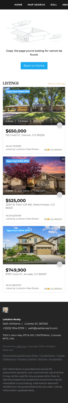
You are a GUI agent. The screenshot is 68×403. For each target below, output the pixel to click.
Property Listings (27, 359)
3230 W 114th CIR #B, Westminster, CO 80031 (30, 206)
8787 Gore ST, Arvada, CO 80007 (26, 274)
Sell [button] (54, 4)
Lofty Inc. (22, 346)
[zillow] (4, 396)
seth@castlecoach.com (43, 328)
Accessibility (55, 359)
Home (18, 4)
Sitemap (42, 359)
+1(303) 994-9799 (13, 328)
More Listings (56, 83)
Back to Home (34, 65)
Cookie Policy (47, 355)
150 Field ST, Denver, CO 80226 (25, 135)
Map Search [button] (36, 4)
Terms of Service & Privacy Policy (20, 355)
